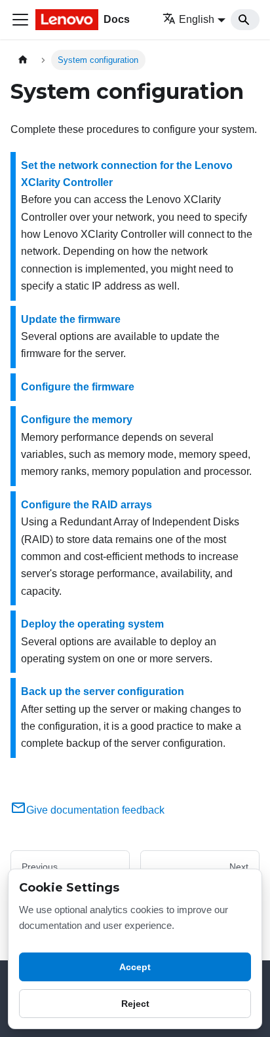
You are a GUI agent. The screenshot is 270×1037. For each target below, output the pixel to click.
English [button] (196, 19)
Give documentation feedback (95, 810)
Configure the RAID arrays (86, 504)
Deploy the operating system (92, 624)
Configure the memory (76, 419)
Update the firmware (71, 319)
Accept (135, 967)
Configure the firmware (77, 386)
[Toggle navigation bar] (20, 19)
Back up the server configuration (102, 691)
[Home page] (22, 60)
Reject (135, 1003)
